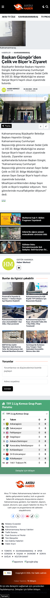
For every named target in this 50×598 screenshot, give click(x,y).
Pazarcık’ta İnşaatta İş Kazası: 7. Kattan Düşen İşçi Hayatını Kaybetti (12, 299)
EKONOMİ (31, 554)
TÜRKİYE (8, 551)
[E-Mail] (19, 268)
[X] (18, 516)
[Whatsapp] (37, 516)
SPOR (39, 551)
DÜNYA (43, 554)
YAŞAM (19, 554)
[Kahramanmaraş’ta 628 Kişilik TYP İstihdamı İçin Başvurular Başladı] (37, 288)
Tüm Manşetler (11, 538)
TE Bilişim (31, 581)
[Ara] (47, 6)
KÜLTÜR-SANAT (21, 556)
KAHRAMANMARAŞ (28, 17)
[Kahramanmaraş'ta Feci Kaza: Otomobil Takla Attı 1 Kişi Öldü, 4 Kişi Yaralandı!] (37, 311)
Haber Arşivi (10, 544)
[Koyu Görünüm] (44, 6)
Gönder (7, 389)
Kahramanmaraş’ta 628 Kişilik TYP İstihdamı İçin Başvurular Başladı (36, 299)
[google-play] (31, 562)
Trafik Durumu (11, 532)
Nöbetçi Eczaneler (13, 524)
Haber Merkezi (23, 262)
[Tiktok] (32, 516)
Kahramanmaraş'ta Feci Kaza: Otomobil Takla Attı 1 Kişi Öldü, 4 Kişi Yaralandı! (36, 323)
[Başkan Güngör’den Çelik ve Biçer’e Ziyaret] (25, 108)
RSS (9, 573)
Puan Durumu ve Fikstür (15, 535)
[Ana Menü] (3, 6)
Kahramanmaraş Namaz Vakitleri (19, 529)
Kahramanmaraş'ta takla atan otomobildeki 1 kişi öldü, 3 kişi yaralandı (12, 322)
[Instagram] (23, 516)
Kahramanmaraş (22, 53)
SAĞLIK (7, 556)
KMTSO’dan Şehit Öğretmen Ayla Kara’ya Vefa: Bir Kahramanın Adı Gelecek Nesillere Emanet (12, 348)
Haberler (6, 53)
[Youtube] (27, 516)
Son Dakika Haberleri (14, 541)
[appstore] (18, 562)
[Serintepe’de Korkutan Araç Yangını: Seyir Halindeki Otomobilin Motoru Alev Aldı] (37, 336)
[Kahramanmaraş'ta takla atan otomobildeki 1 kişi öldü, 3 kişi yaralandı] (13, 311)
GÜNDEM (8, 554)
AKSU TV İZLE (8, 17)
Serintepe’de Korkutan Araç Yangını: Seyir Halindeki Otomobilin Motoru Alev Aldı (35, 348)
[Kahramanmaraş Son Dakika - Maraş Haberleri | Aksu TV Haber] (23, 7)
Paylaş (8, 126)
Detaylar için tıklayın (25, 470)
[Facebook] (13, 516)
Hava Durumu (11, 527)
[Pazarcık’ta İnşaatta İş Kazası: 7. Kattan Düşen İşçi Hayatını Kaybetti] (13, 288)
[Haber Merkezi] (8, 264)
